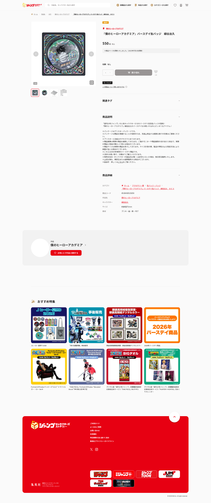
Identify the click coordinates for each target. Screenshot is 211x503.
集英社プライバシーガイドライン (102, 441)
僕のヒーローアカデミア (114, 28)
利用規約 (93, 434)
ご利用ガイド (95, 423)
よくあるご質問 (95, 427)
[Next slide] (91, 54)
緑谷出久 (124, 202)
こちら (120, 162)
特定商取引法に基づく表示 (99, 437)
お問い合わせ (95, 430)
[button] (35, 93)
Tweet (107, 83)
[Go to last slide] (36, 54)
